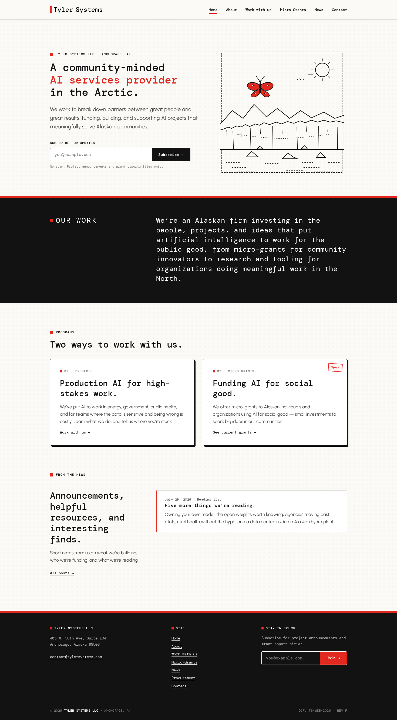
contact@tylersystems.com (76, 656)
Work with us (258, 9)
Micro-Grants (293, 9)
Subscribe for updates (72, 143)
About (231, 9)
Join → (333, 658)
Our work (76, 220)
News (319, 9)
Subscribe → (171, 154)
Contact (339, 9)
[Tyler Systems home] (76, 9)
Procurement (183, 677)
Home (213, 9)
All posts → (62, 573)
